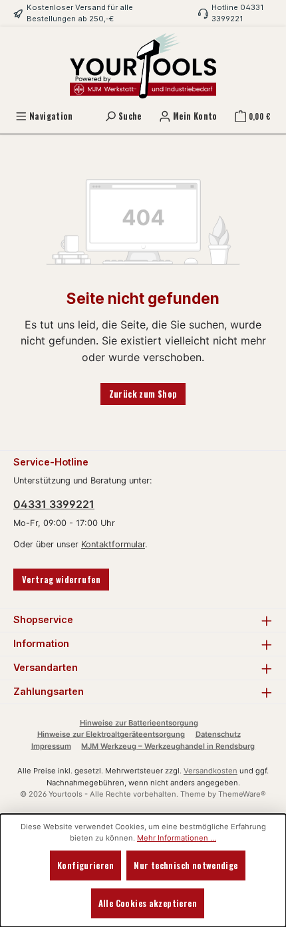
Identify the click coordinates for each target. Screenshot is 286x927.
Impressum (51, 746)
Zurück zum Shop (143, 394)
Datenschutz (218, 734)
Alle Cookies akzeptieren (147, 903)
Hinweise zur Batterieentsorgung (139, 723)
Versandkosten (210, 770)
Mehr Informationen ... (176, 838)
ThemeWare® (242, 794)
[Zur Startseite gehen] (143, 65)
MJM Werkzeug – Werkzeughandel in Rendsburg (168, 746)
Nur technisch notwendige (185, 865)
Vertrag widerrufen (61, 579)
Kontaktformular (113, 544)
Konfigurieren (85, 865)
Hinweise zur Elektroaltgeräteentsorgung (111, 734)
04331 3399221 (53, 504)
